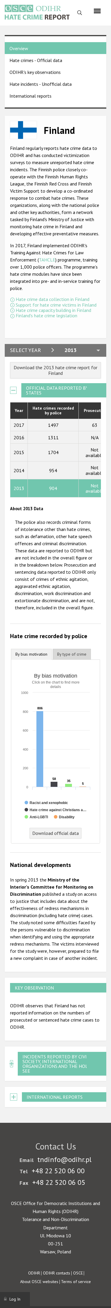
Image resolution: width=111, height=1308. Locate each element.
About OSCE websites (39, 1281)
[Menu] (97, 11)
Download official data (55, 833)
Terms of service (76, 1281)
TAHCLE (47, 260)
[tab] (31, 654)
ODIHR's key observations (35, 72)
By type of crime (71, 654)
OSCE (78, 1273)
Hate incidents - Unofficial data (40, 84)
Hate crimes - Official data (35, 60)
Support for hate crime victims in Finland (56, 304)
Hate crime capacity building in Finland (53, 310)
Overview (18, 48)
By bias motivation (31, 654)
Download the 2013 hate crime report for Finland (55, 370)
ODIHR (34, 1273)
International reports (30, 96)
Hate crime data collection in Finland (52, 299)
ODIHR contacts (56, 1273)
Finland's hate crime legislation (46, 315)
